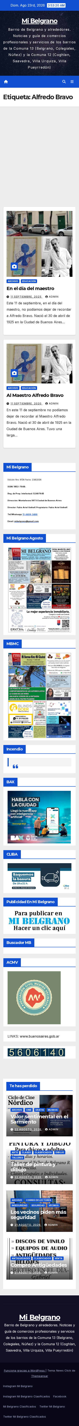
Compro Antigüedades (39, 1265)
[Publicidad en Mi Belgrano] (39, 921)
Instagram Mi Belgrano (18, 1386)
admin (54, 296)
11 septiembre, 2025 (26, 296)
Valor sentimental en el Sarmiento (39, 1119)
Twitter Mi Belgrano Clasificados (24, 1416)
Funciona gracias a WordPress (25, 1370)
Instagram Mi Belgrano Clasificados (26, 1396)
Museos (53, 1110)
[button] (64, 82)
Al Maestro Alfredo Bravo (35, 395)
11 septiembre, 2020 (26, 403)
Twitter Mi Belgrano (52, 1406)
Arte (15, 1152)
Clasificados (43, 1152)
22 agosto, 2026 (28, 1129)
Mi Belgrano (39, 21)
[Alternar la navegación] (72, 81)
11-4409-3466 (30, 514)
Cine (28, 1110)
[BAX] (39, 817)
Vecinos (54, 1205)
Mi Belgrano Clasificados (19, 1406)
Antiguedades (21, 1258)
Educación (29, 281)
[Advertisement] (39, 148)
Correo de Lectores (38, 1200)
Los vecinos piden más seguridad (38, 1214)
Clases (26, 1152)
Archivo (13, 281)
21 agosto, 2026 (28, 1224)
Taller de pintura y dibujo (33, 1167)
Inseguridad (19, 1205)
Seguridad (38, 1205)
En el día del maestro (30, 288)
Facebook (59, 1396)
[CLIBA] (39, 877)
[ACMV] (34, 997)
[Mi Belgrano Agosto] (39, 589)
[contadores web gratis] (36, 1052)
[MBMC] (39, 695)
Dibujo (60, 1152)
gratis (39, 1110)
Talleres (17, 1157)
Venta (58, 1258)
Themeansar (39, 1376)
